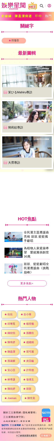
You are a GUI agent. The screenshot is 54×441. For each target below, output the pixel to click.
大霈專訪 (14, 162)
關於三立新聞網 (12, 412)
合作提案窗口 (11, 421)
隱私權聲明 (29, 412)
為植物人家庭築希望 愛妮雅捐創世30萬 (36, 252)
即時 (38, 16)
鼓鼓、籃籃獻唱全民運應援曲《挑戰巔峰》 (36, 268)
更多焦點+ (27, 283)
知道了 (47, 435)
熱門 (48, 16)
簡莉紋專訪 (15, 127)
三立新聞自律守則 (13, 417)
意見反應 (25, 421)
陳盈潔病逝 (23, 16)
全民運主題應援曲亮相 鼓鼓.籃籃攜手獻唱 (36, 236)
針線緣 (7, 16)
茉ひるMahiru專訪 (20, 92)
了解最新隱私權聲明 (27, 435)
